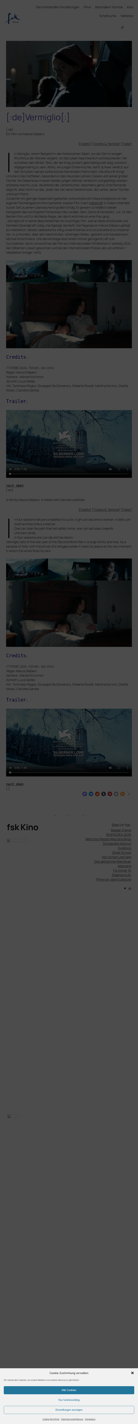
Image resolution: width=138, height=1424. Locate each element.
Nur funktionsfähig (69, 1399)
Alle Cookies (69, 1390)
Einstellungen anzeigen (69, 1409)
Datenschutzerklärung (72, 1419)
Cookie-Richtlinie (51, 1419)
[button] (132, 1373)
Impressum (90, 1419)
